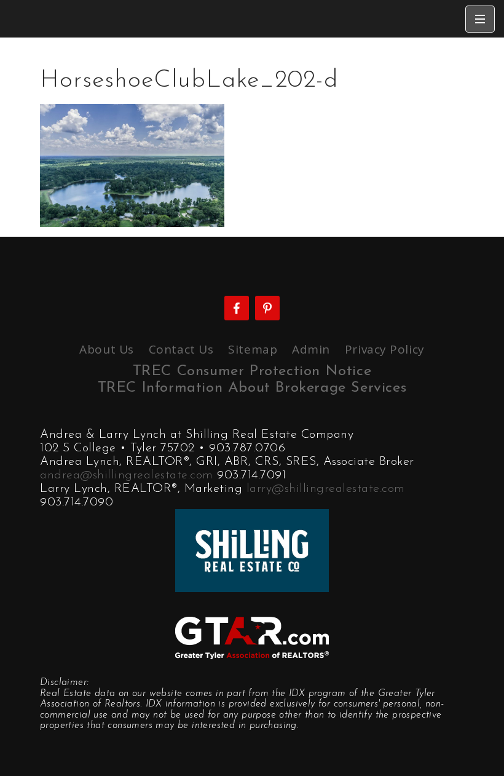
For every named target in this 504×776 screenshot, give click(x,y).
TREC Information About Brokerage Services (252, 388)
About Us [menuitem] (106, 349)
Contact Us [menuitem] (181, 349)
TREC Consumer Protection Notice (252, 371)
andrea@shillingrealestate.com (126, 475)
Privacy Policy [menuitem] (385, 349)
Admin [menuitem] (311, 349)
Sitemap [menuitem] (252, 349)
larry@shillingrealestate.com (325, 489)
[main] (252, 132)
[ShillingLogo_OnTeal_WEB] (252, 549)
